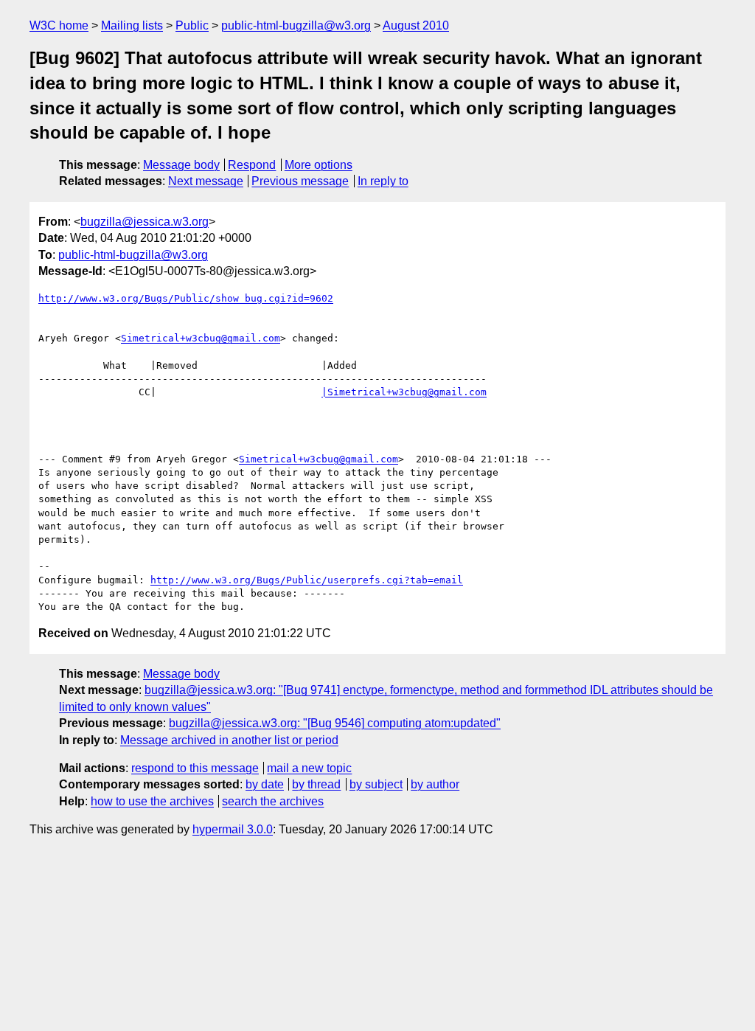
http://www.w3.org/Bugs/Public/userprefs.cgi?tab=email (306, 580)
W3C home (58, 25)
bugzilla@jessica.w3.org (144, 221)
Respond (252, 165)
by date (265, 784)
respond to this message (195, 768)
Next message (205, 181)
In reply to (383, 181)
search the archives (273, 801)
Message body (181, 165)
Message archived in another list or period (229, 740)
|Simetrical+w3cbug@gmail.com (404, 392)
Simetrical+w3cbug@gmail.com (200, 338)
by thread (316, 784)
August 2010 (416, 25)
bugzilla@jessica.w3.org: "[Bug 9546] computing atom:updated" (335, 723)
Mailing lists (132, 25)
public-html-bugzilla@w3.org (296, 25)
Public (192, 25)
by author (435, 784)
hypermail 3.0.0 (232, 829)
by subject (376, 784)
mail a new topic (309, 768)
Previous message (300, 181)
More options (318, 165)
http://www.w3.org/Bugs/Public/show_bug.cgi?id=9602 (185, 298)
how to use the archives (152, 801)
